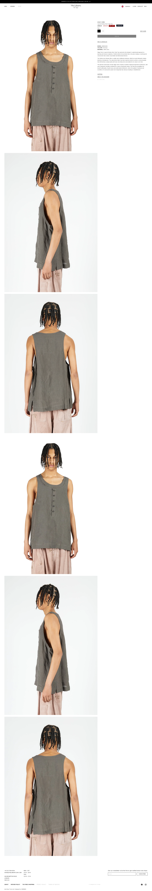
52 (103, 31)
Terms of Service (54, 884)
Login (134, 6)
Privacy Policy (41, 884)
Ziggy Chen (101, 22)
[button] (6, 6)
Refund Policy (15, 884)
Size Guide (143, 31)
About (6, 884)
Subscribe (142, 874)
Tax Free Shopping (28, 884)
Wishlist (140, 6)
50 (99, 31)
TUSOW (98, 884)
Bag (145, 6)
